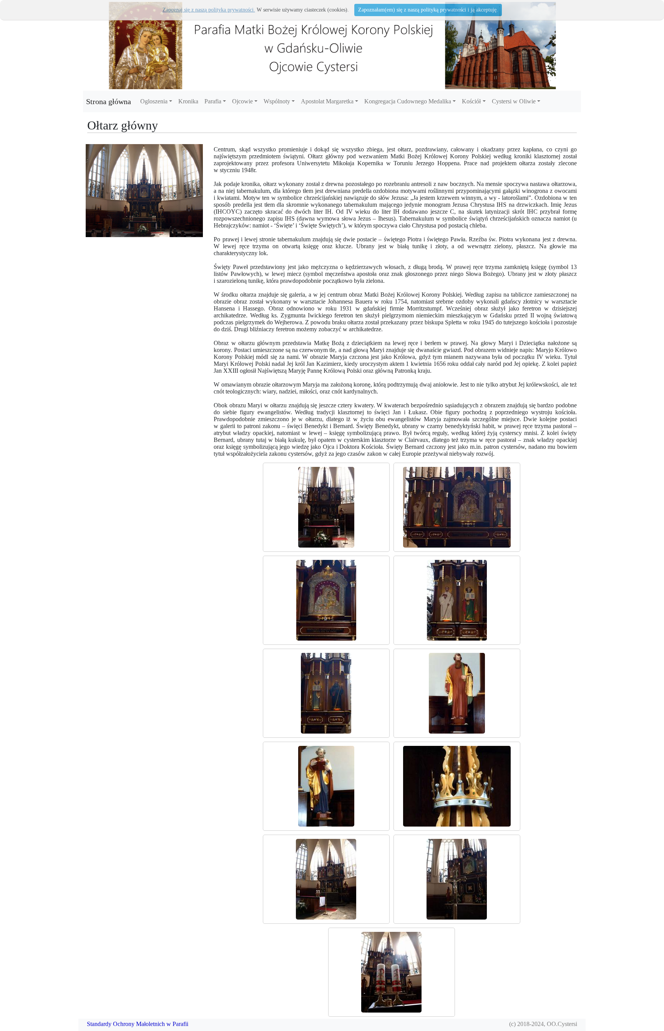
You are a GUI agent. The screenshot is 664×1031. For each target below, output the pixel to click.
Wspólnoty (277, 101)
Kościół (471, 101)
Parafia (212, 101)
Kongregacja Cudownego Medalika (407, 101)
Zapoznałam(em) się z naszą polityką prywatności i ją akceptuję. (428, 10)
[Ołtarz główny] (326, 507)
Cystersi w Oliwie (514, 101)
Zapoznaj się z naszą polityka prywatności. (209, 10)
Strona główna (108, 101)
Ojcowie (242, 101)
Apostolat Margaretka (327, 101)
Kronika (188, 101)
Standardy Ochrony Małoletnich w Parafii (137, 1024)
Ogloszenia (154, 101)
